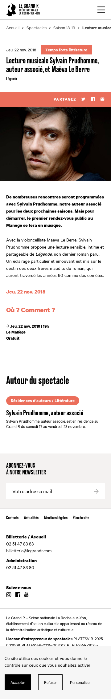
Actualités (31, 518)
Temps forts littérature (66, 50)
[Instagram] (8, 595)
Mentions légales (56, 518)
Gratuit (12, 338)
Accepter (17, 682)
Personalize (79, 682)
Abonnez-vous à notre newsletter (26, 469)
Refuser (50, 682)
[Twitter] (83, 99)
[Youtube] (26, 595)
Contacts (12, 518)
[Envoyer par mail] (102, 99)
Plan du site (81, 518)
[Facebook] (93, 99)
